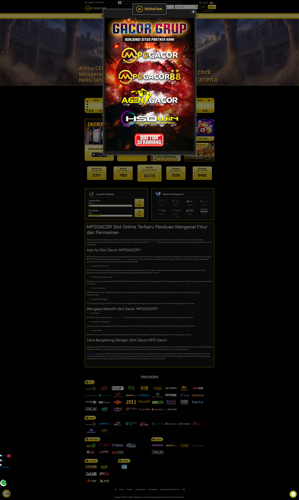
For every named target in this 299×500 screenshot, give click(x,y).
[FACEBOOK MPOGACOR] (3, 474)
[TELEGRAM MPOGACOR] (5, 466)
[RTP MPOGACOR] (4, 456)
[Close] (193, 12)
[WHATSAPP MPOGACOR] (3, 483)
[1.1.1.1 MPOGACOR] (2, 460)
